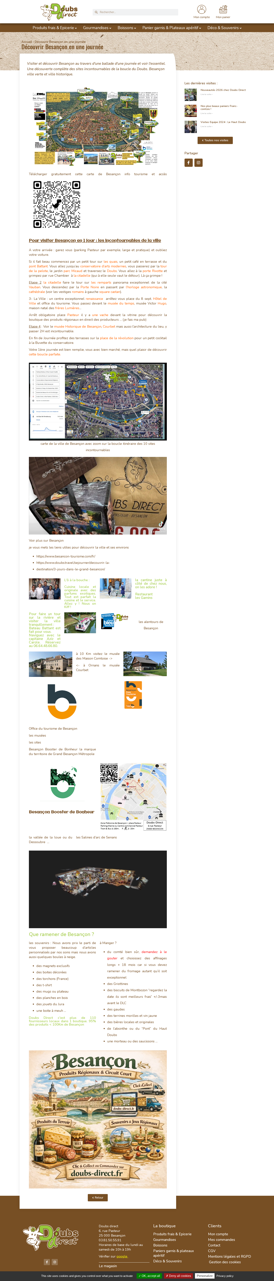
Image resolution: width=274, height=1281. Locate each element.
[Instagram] (198, 163)
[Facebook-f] (189, 163)
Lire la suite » (206, 94)
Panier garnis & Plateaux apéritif (170, 28)
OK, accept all (150, 1275)
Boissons (125, 28)
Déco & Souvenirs (223, 28)
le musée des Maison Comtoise (97, 656)
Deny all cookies (179, 1275)
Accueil (26, 42)
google (121, 1256)
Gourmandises (95, 28)
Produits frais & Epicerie (53, 28)
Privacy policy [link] (225, 1275)
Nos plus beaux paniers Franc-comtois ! (219, 107)
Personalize (205, 1275)
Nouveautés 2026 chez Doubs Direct (223, 90)
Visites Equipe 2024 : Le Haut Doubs (223, 122)
